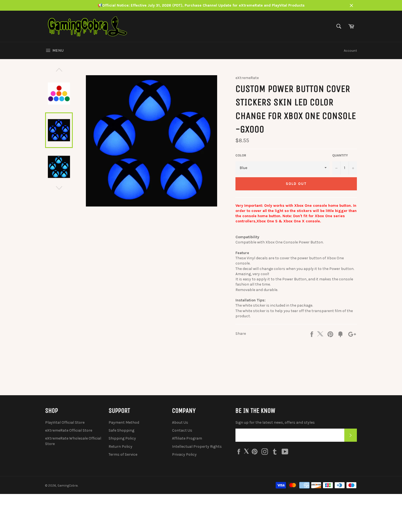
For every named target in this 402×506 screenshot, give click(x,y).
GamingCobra (67, 485)
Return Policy (120, 446)
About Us (180, 422)
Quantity (340, 155)
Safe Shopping (121, 430)
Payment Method (124, 422)
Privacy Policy (184, 454)
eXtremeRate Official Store (68, 430)
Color (240, 155)
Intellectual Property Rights (197, 446)
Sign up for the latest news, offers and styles (275, 422)
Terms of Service (123, 454)
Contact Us (182, 430)
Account (350, 50)
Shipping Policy (122, 438)
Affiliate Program (187, 438)
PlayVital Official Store (65, 422)
